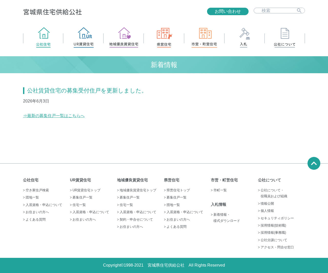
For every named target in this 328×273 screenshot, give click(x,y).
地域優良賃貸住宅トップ (138, 190)
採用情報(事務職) (273, 232)
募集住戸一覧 (83, 197)
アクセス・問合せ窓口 (277, 247)
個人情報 (267, 211)
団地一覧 (32, 197)
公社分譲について (274, 240)
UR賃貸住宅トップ (86, 190)
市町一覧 (220, 190)
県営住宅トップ (178, 190)
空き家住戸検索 (37, 190)
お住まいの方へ (37, 212)
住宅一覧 (79, 205)
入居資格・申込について (44, 205)
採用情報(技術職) (273, 225)
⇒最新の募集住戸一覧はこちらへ (54, 116)
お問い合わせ (228, 11)
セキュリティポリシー (277, 218)
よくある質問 (36, 219)
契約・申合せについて (136, 219)
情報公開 (267, 203)
